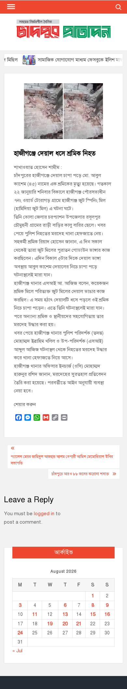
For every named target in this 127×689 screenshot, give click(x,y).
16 (107, 614)
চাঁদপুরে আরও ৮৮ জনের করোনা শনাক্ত (80, 474)
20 (65, 624)
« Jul (17, 651)
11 (34, 614)
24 (20, 633)
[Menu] (10, 6)
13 (65, 614)
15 (92, 614)
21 (78, 624)
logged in (44, 514)
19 (49, 624)
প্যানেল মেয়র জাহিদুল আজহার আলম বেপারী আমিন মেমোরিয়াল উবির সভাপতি (62, 460)
